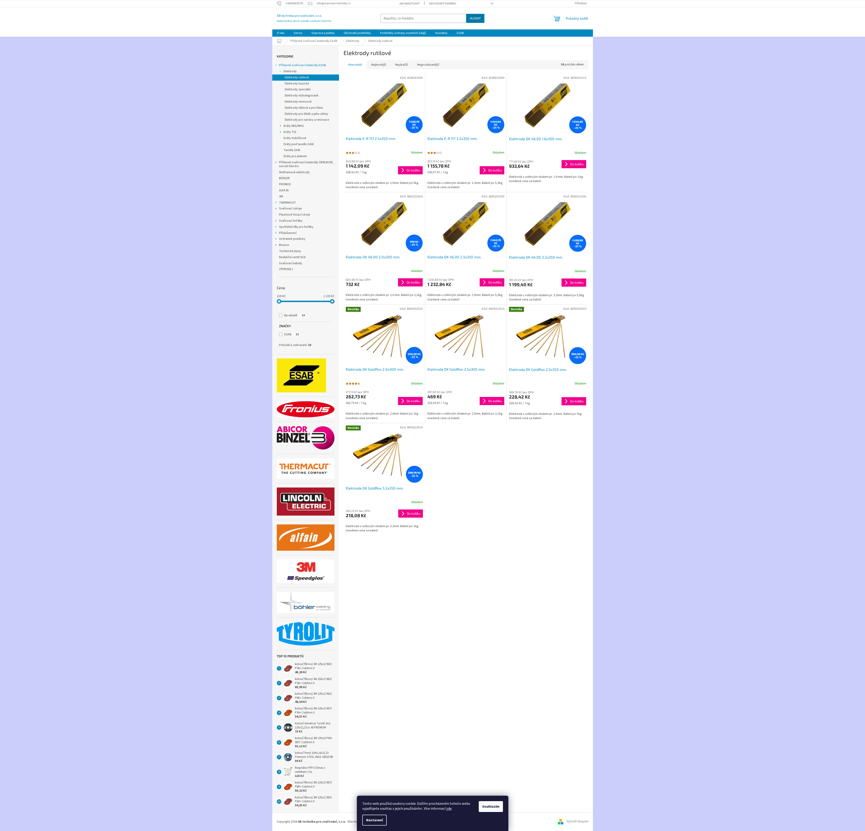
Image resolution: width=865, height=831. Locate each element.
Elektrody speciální (297, 89)
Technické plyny (290, 251)
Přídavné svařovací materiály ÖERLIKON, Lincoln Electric (306, 164)
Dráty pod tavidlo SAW (299, 144)
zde (449, 808)
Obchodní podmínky (442, 4)
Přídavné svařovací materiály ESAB (302, 65)
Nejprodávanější (428, 64)
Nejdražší (401, 64)
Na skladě (294, 315)
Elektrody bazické (297, 83)
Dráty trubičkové (295, 138)
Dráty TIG (290, 132)
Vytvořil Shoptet (577, 821)
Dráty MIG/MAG (294, 126)
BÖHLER (284, 178)
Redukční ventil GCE (292, 257)
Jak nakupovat (409, 4)
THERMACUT (287, 202)
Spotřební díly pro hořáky (296, 227)
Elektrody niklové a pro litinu (304, 108)
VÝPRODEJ (286, 269)
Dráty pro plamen (295, 156)
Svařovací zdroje (290, 208)
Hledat (475, 18)
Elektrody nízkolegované (301, 95)
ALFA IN (284, 190)
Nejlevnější (378, 64)
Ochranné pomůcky (292, 239)
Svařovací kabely (290, 263)
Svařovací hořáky (290, 221)
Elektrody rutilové (297, 77)
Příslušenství (287, 233)
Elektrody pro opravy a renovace (307, 120)
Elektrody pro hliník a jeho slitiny (306, 114)
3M (281, 196)
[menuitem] (280, 33)
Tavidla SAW (292, 150)
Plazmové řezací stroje (294, 214)
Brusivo (284, 245)
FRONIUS (285, 184)
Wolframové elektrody (294, 172)
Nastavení (374, 820)
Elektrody (290, 71)
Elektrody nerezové (298, 101)
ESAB (291, 334)
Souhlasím (491, 806)
